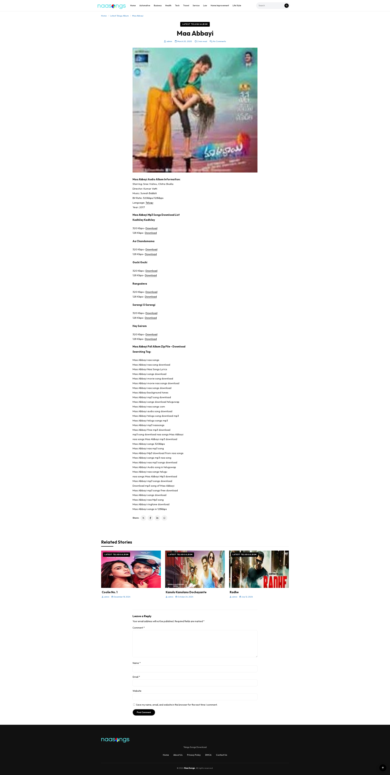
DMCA (208, 755)
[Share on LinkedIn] (157, 518)
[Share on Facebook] (150, 518)
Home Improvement (220, 5)
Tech (177, 5)
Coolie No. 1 (109, 592)
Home (133, 5)
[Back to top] (382, 767)
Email (136, 676)
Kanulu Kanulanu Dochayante (186, 592)
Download (151, 228)
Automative (144, 5)
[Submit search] (286, 6)
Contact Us (221, 755)
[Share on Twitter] (143, 518)
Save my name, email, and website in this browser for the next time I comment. (176, 704)
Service (196, 5)
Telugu (149, 202)
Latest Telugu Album (119, 15)
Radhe (234, 592)
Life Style (237, 5)
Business (158, 5)
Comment (139, 627)
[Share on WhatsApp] (164, 518)
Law (205, 5)
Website (137, 690)
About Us (178, 755)
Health (168, 5)
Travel (186, 5)
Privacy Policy (194, 755)
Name (137, 662)
